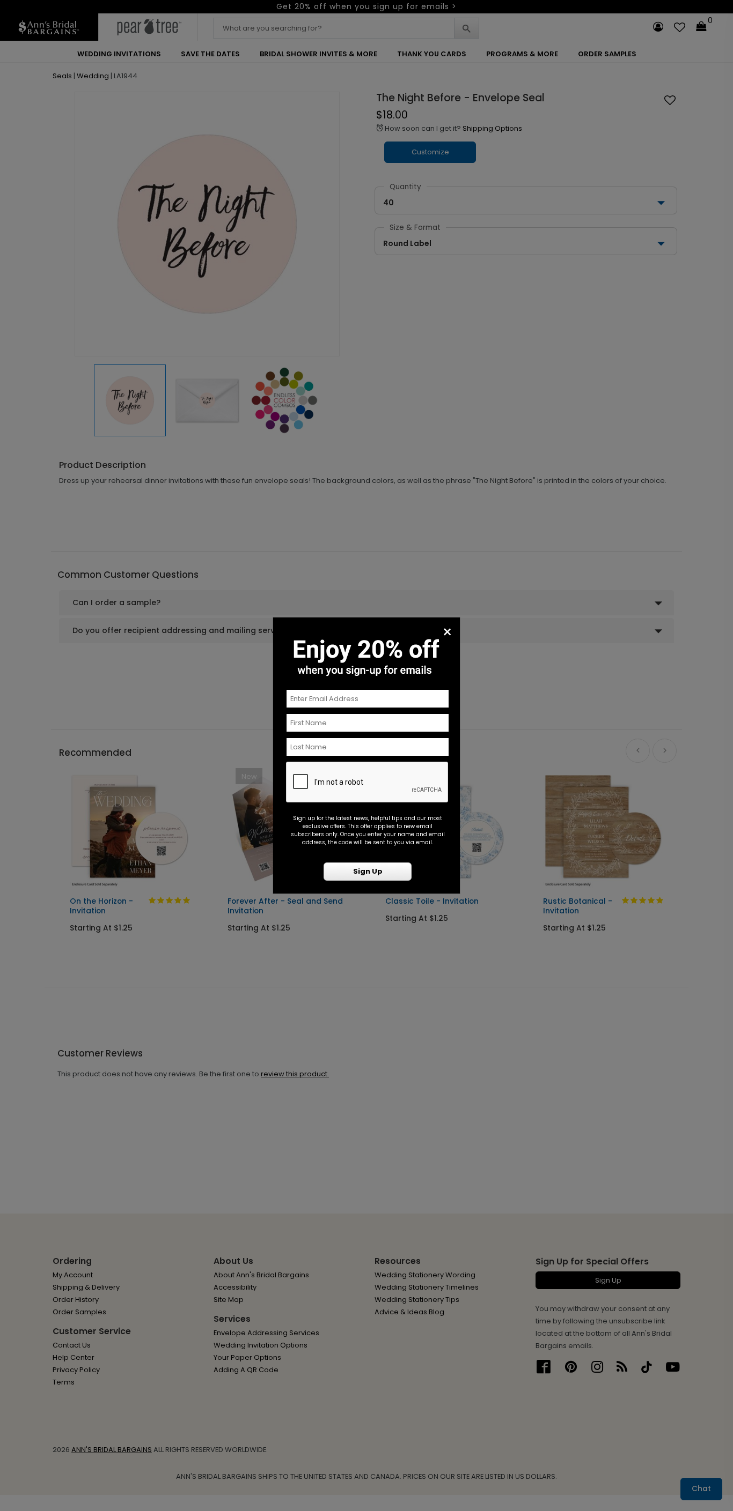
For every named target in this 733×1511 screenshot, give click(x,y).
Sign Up (368, 871)
